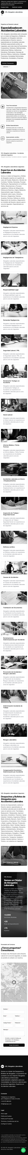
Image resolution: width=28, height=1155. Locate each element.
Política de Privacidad (7, 1118)
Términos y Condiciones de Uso (10, 1121)
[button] (14, 982)
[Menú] (2, 15)
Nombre (5, 1009)
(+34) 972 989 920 (6, 1101)
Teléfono (17, 1016)
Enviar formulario (14, 1045)
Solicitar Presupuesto (8, 63)
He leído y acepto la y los (13, 1039)
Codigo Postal (7, 1022)
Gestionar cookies (17, 7)
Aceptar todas (4, 7)
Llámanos (5, 66)
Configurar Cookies (6, 1124)
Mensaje (6, 1029)
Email (5, 1016)
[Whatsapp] (23, 1150)
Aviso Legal (4, 1113)
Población (18, 1022)
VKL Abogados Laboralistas (14, 12)
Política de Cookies (6, 1116)
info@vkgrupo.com (6, 1104)
